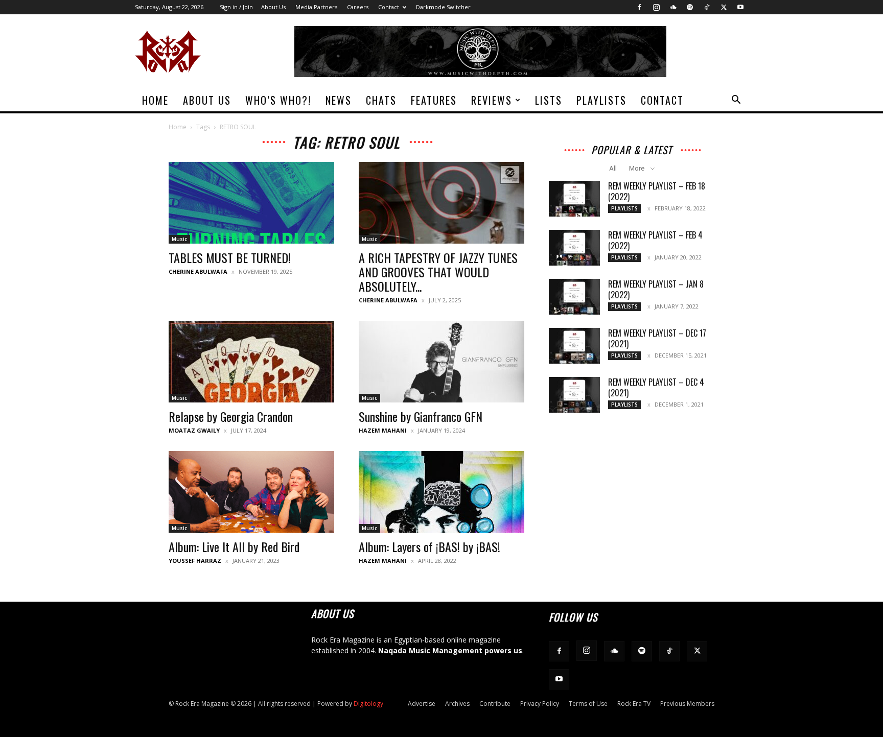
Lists (548, 100)
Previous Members (687, 703)
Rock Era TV (633, 703)
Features (434, 100)
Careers (357, 7)
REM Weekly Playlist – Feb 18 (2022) (656, 191)
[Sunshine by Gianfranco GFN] (441, 361)
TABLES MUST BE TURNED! (230, 257)
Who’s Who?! (278, 100)
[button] (736, 101)
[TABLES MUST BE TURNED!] (251, 203)
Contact (388, 7)
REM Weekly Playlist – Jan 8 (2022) (656, 289)
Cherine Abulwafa (198, 271)
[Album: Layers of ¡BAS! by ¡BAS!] (441, 492)
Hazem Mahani (383, 430)
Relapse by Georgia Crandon (231, 416)
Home (155, 100)
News (339, 100)
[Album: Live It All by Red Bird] (251, 492)
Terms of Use (588, 703)
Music (179, 239)
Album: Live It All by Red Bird (234, 546)
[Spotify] (690, 7)
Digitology (368, 703)
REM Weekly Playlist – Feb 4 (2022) (655, 240)
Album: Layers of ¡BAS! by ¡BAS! (429, 546)
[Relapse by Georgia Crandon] (251, 361)
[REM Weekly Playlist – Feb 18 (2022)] (574, 199)
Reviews (491, 100)
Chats (381, 100)
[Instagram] (656, 7)
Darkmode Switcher (443, 7)
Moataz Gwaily (194, 430)
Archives (457, 703)
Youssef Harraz (195, 560)
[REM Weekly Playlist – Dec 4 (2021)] (574, 395)
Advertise (421, 703)
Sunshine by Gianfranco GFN (420, 416)
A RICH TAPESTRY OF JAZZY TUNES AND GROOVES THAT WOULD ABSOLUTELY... (438, 271)
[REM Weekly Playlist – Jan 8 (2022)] (574, 297)
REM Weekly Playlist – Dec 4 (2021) (656, 387)
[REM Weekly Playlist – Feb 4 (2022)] (574, 248)
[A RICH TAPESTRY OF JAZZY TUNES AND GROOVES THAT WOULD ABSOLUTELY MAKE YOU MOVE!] (441, 203)
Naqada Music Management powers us (450, 650)
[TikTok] (706, 7)
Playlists (601, 100)
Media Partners (316, 7)
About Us (273, 7)
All (613, 168)
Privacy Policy (539, 703)
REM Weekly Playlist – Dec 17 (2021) (657, 338)
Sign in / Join (236, 7)
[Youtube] (740, 7)
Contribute (494, 703)
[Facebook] (639, 7)
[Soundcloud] (673, 7)
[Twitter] (723, 7)
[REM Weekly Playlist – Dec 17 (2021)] (574, 346)
